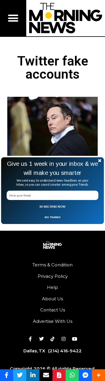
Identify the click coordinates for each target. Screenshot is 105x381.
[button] (52, 168)
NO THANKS (52, 216)
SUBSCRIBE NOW (52, 206)
